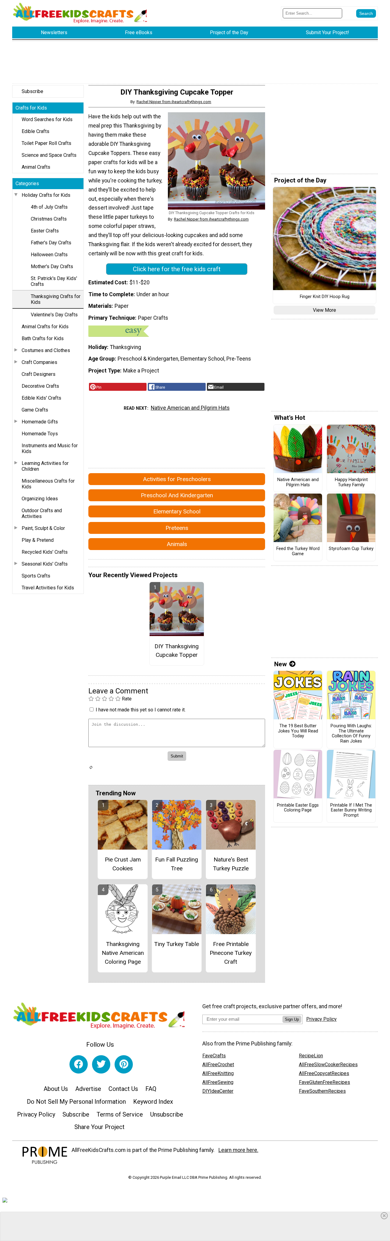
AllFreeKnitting (218, 1073)
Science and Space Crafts (49, 155)
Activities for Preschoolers (177, 479)
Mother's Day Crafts (52, 266)
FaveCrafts (214, 1056)
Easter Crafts (45, 231)
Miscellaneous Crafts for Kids (48, 484)
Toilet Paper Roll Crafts (46, 143)
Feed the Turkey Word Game (298, 551)
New (280, 664)
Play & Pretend (38, 540)
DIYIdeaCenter (217, 1091)
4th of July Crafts (49, 207)
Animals (177, 544)
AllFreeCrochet (218, 1064)
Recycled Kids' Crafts (45, 552)
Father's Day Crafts (51, 243)
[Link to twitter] (101, 1064)
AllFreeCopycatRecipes (324, 1073)
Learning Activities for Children (45, 466)
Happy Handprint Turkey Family (351, 482)
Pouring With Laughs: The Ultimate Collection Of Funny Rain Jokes (351, 734)
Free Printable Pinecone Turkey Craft (231, 953)
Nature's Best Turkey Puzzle (231, 864)
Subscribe (32, 91)
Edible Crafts (35, 131)
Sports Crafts (36, 576)
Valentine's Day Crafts (54, 315)
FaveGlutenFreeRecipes (324, 1082)
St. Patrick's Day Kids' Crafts (54, 281)
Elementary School (176, 511)
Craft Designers (38, 374)
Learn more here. (238, 1150)
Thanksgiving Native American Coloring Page (123, 953)
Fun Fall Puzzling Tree (176, 864)
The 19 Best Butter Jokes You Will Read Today (298, 731)
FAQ (150, 1088)
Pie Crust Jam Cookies (123, 864)
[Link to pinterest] (124, 1064)
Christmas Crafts (49, 219)
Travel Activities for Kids (48, 588)
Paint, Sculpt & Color (43, 528)
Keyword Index (153, 1101)
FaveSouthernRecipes (322, 1091)
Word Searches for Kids (47, 119)
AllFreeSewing (217, 1082)
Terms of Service (120, 1114)
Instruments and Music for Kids (50, 448)
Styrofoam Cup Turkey (351, 548)
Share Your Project (99, 1127)
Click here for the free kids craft (177, 269)
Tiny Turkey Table (176, 944)
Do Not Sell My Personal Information (76, 1101)
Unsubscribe (166, 1114)
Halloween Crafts (49, 254)
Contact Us (123, 1088)
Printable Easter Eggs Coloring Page (298, 808)
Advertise (88, 1088)
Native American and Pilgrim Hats (190, 408)
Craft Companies (39, 362)
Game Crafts (35, 410)
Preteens (176, 527)
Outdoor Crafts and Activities (42, 513)
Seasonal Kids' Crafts (45, 564)
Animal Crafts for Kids (45, 326)
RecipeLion (311, 1056)
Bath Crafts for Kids (43, 338)
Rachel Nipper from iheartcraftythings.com (173, 101)
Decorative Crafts (40, 386)
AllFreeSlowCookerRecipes (328, 1064)
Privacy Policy (36, 1114)
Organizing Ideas (40, 499)
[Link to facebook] (78, 1064)
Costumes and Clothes (46, 350)
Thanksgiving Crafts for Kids (55, 299)
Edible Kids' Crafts (41, 398)
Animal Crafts (36, 167)
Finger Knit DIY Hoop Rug (324, 296)
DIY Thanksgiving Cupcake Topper (176, 651)
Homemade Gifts (40, 422)
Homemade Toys (40, 434)
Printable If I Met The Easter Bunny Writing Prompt (351, 810)
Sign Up (292, 1019)
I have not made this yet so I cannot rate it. (141, 710)
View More (324, 310)
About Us (56, 1088)
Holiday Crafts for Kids (46, 195)
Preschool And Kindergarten (177, 495)
